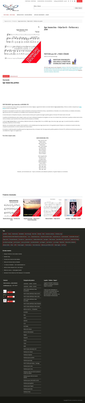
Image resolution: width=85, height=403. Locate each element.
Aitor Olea (34, 233)
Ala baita (39, 233)
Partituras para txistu (28, 389)
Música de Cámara (28, 329)
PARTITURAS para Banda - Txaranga (31, 363)
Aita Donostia (15, 233)
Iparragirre (46, 239)
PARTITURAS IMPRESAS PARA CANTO (32, 293)
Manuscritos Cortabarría (70, 242)
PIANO (25, 340)
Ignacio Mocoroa (29, 239)
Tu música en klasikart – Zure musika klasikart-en (14, 264)
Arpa (25, 315)
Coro (29, 236)
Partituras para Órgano (28, 386)
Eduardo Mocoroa (56, 236)
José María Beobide (35, 242)
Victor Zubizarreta (36, 245)
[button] (39, 27)
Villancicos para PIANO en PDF (47, 245)
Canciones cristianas (48, 71)
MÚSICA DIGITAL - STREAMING (30, 309)
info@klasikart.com (7, 285)
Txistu (25, 343)
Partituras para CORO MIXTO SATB (60, 70)
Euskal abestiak (65, 236)
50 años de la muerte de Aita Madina (12, 259)
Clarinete (25, 320)
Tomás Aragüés (21, 245)
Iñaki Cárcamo (52, 239)
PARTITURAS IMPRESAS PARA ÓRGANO (32, 303)
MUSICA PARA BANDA (28, 332)
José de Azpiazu (17, 242)
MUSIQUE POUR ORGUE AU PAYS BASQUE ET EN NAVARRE (17, 272)
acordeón (5, 233)
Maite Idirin (62, 242)
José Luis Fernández (25, 242)
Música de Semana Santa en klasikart (12, 262)
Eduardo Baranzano (35, 236)
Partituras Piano (27, 391)
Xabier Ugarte (57, 245)
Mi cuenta (79, 1)
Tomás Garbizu (28, 245)
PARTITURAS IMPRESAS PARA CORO (32, 296)
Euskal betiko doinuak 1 (74, 236)
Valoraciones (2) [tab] (13, 76)
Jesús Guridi (67, 239)
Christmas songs (58, 233)
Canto (25, 317)
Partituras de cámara (28, 352)
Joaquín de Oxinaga (75, 239)
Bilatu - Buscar (37, 6)
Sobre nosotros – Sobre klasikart (10, 283)
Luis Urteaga (55, 242)
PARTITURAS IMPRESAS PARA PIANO (32, 306)
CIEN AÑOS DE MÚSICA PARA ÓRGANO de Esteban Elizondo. (15, 236)
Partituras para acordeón (29, 357)
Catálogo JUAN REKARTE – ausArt (60, 1)
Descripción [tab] (6, 76)
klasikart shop (7, 256)
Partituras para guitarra (29, 383)
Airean (9, 233)
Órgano (25, 334)
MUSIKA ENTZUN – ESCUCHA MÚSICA (45, 1)
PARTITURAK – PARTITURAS (30, 1)
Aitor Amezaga (28, 233)
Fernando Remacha (13, 239)
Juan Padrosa (49, 242)
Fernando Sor (21, 239)
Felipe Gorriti (56, 71)
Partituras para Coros (73, 70)
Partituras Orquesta (28, 354)
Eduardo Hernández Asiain (46, 236)
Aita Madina (21, 233)
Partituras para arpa (28, 360)
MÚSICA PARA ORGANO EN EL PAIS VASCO (13, 267)
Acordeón (26, 312)
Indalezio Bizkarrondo (38, 239)
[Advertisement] (63, 43)
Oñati (12, 245)
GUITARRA (26, 326)
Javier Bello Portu (59, 239)
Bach (43, 233)
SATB (15, 245)
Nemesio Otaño (6, 245)
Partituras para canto (67, 68)
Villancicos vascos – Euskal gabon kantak (13, 270)
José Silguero (42, 242)
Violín (25, 346)
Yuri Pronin (64, 245)
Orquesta (26, 337)
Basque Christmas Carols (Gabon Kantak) (13, 254)
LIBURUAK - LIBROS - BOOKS (30, 283)
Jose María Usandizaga (7, 242)
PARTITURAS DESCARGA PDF (55, 68)
